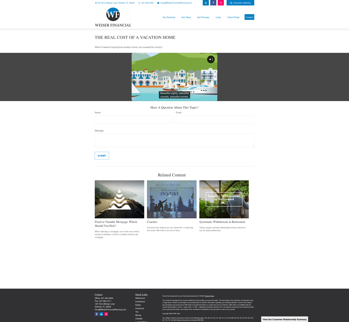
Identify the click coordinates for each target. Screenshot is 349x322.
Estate (138, 304)
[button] (169, 17)
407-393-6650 (147, 2)
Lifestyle (138, 318)
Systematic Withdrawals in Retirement (222, 222)
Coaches (152, 222)
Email (178, 112)
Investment (140, 301)
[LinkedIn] (206, 2)
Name (98, 112)
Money (138, 315)
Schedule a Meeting (242, 2)
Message (99, 130)
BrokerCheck (209, 296)
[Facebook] (213, 2)
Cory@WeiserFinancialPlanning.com (176, 2)
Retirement (140, 298)
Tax (137, 311)
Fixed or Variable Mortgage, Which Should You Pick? (116, 224)
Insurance (139, 308)
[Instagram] (106, 314)
